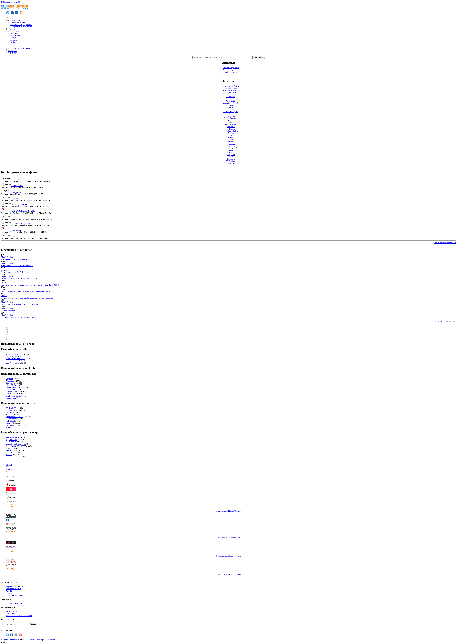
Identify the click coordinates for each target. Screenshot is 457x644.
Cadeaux (231, 107)
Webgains (14, 33)
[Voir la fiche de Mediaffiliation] (11, 503)
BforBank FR (11, 408)
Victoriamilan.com (13, 392)
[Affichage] (7, 328)
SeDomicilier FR (12, 419)
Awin (12, 42)
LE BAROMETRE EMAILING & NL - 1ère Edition (21, 279)
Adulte (8, 467)
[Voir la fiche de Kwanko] (11, 478)
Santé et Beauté (231, 148)
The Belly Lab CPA (19, 205)
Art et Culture (231, 101)
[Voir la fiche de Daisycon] (11, 499)
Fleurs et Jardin (231, 125)
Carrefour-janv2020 (13, 357)
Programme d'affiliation (14, 587)
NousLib (9, 455)
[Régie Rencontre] (7, 472)
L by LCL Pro (11, 385)
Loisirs (230, 140)
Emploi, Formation (231, 118)
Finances (231, 122)
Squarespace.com (12, 383)
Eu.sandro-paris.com (13, 444)
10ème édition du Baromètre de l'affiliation (17, 266)
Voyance (231, 163)
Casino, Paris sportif (230, 112)
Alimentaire (230, 97)
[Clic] (7, 330)
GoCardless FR (11, 410)
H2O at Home (17, 186)
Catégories (258, 57)
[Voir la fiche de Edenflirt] (11, 562)
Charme (231, 114)
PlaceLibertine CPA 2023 (15, 446)
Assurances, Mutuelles (230, 103)
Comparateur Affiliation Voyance (228, 556)
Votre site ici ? (11, 614)
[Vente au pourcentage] (7, 339)
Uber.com (9, 453)
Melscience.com (12, 394)
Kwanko (13, 40)
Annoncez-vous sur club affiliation (19, 616)
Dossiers (9, 593)
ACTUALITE (13, 29)
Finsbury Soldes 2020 (14, 361)
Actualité (9, 591)
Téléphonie (231, 155)
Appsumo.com (11, 440)
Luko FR (9, 412)
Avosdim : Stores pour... (15, 354)
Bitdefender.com (12, 457)
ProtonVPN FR (11, 437)
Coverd (14, 236)
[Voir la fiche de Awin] (11, 486)
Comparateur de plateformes (21, 27)
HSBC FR (10, 421)
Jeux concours (231, 137)
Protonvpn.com (11, 450)
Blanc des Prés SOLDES (15, 359)
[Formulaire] (7, 334)
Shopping (231, 150)
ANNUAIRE (13, 53)
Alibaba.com (10, 381)
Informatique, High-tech (231, 131)
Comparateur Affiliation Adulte (228, 538)
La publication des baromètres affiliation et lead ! (19, 317)
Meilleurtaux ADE (13, 396)
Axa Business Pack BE (14, 425)
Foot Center (16, 192)
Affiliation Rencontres (231, 90)
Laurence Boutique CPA (21, 224)
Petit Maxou (16, 230)
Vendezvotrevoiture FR (14, 417)
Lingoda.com (11, 398)
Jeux (231, 135)
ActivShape (16, 179)
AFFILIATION (14, 20)
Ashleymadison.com (13, 387)
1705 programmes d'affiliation (12, 2)
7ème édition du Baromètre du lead (14, 259)
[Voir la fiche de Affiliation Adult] (11, 525)
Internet (231, 133)
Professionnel (231, 144)
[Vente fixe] (7, 336)
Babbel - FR (16, 217)
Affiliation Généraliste (231, 86)
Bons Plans (231, 105)
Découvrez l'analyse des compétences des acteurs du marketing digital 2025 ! (30, 285)
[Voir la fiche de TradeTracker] (11, 494)
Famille (231, 120)
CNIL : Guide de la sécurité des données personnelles (21, 304)
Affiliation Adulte (231, 88)
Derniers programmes (18, 22)
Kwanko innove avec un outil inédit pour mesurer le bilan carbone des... (28, 298)
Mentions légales (35, 640)
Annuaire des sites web (14, 603)
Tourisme (230, 157)
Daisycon (14, 38)
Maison (231, 142)
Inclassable (231, 129)
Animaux (230, 99)
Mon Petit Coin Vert (13, 363)
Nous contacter (49, 640)
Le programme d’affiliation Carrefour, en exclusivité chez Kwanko (26, 291)
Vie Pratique (231, 161)
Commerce (231, 116)
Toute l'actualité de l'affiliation (21, 48)
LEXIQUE (12, 51)
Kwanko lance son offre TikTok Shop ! (15, 272)
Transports (231, 159)
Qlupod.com (10, 389)
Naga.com (9, 379)
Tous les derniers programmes (445, 243)
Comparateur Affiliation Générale (228, 511)
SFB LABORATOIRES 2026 (23, 211)
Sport (231, 152)
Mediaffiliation (16, 36)
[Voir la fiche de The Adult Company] (11, 517)
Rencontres (231, 146)
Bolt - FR (9, 414)
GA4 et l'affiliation (8, 311)
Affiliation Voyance (231, 93)
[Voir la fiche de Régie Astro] (11, 548)
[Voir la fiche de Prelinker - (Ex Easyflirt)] (11, 566)
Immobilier (231, 127)
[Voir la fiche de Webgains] (11, 490)
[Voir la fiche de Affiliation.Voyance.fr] (11, 544)
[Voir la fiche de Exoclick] (11, 529)
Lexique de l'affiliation (14, 595)
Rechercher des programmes (21, 25)
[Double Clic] (7, 332)
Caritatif (231, 110)
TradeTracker (15, 31)
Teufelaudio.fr (11, 442)
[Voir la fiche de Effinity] (11, 482)
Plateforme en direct (13, 589)
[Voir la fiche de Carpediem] (11, 521)
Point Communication (11, 640)
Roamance (16, 198)
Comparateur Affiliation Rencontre (229, 574)
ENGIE (9, 427)
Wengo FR (10, 423)
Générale (9, 465)
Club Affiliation (7, 257)
